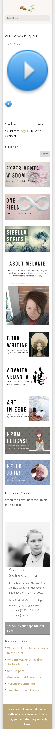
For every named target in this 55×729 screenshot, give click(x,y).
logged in (25, 131)
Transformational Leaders (24, 690)
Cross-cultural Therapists (24, 677)
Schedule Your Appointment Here (25, 628)
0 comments (22, 44)
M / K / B (11, 44)
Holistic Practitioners (21, 684)
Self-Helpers (15, 671)
